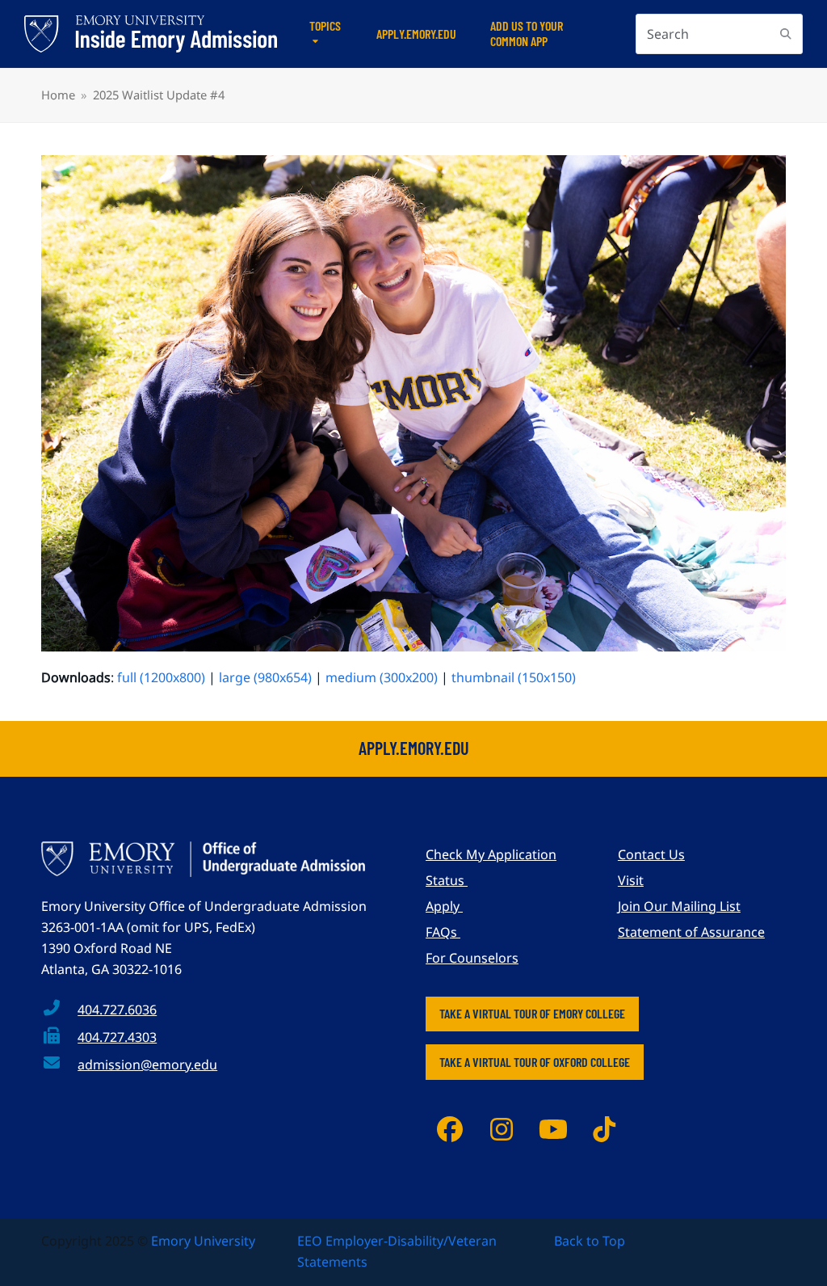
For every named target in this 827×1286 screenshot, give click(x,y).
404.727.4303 (117, 1037)
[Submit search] (785, 34)
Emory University (203, 1241)
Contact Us (651, 854)
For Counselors (472, 958)
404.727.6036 (117, 1009)
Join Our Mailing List (679, 906)
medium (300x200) (381, 677)
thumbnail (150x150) (513, 677)
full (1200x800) (161, 677)
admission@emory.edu (147, 1064)
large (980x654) (265, 677)
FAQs (443, 932)
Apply (444, 906)
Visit (631, 880)
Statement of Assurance (691, 932)
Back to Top (589, 1241)
